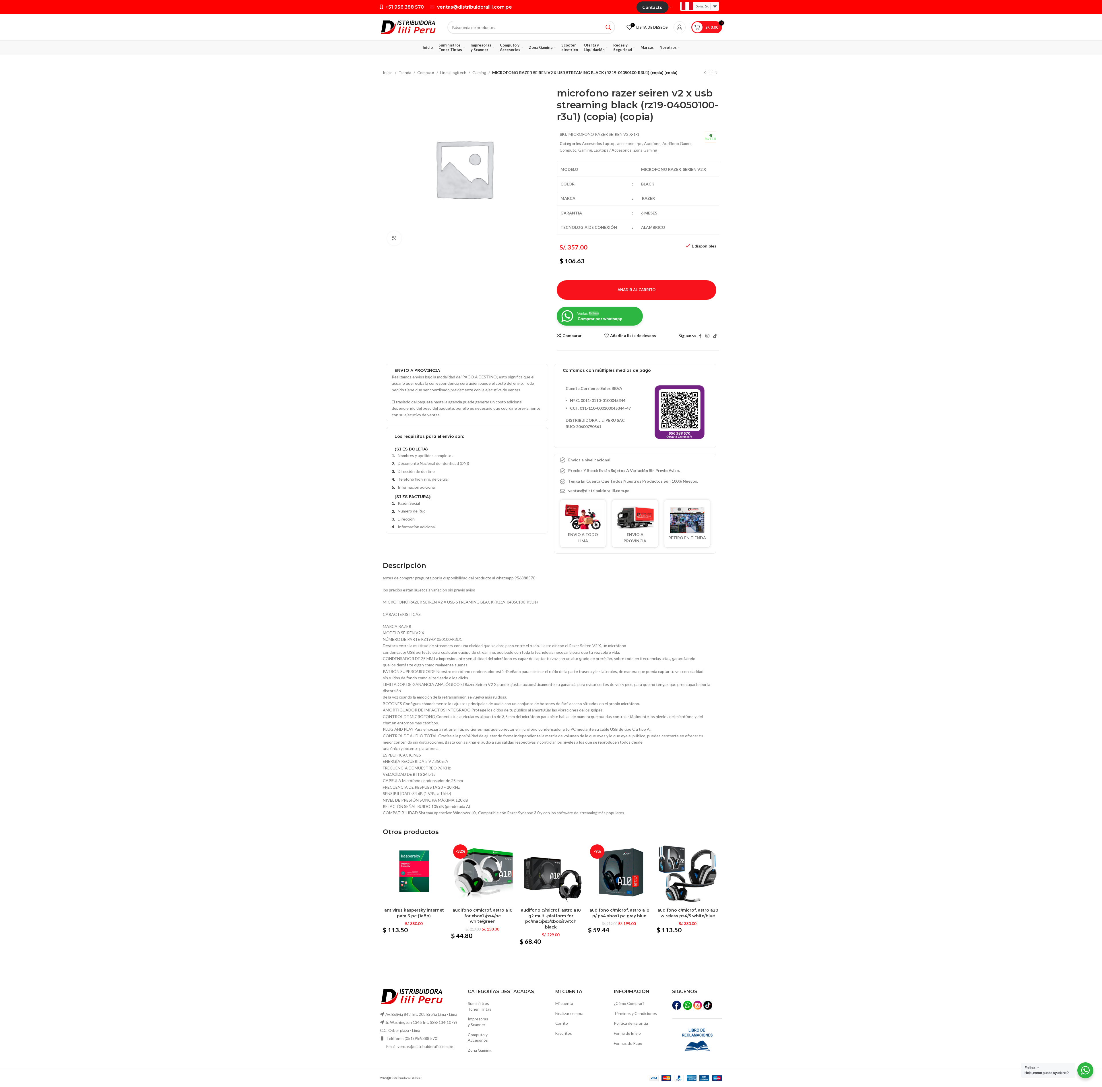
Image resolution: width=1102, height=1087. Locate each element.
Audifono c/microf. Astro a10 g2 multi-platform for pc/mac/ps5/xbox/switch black (551, 919)
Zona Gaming (645, 150)
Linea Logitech (453, 72)
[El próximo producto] (716, 73)
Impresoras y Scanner (478, 1021)
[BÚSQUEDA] (608, 27)
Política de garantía (631, 1023)
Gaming (479, 72)
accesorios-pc (629, 143)
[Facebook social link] (700, 336)
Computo (425, 72)
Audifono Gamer (677, 143)
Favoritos (563, 1033)
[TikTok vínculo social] (715, 336)
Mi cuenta (564, 1003)
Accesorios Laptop (599, 143)
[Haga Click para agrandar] (394, 238)
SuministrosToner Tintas (479, 1006)
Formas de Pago (628, 1043)
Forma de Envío (627, 1033)
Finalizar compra (569, 1013)
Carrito (561, 1023)
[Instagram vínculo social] (707, 336)
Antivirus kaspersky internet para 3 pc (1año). (414, 913)
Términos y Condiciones (635, 1013)
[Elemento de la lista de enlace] (635, 491)
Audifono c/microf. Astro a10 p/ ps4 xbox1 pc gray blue (619, 913)
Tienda (405, 72)
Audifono (652, 143)
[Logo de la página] (408, 26)
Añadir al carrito (636, 289)
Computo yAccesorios (478, 1037)
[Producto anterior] (705, 73)
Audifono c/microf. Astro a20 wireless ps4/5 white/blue (687, 913)
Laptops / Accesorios (613, 150)
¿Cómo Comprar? (629, 1003)
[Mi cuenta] (679, 27)
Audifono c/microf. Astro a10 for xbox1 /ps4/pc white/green (483, 916)
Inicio (388, 72)
